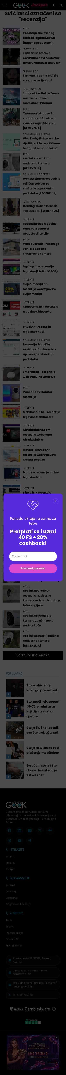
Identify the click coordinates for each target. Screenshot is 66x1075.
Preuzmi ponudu (33, 568)
